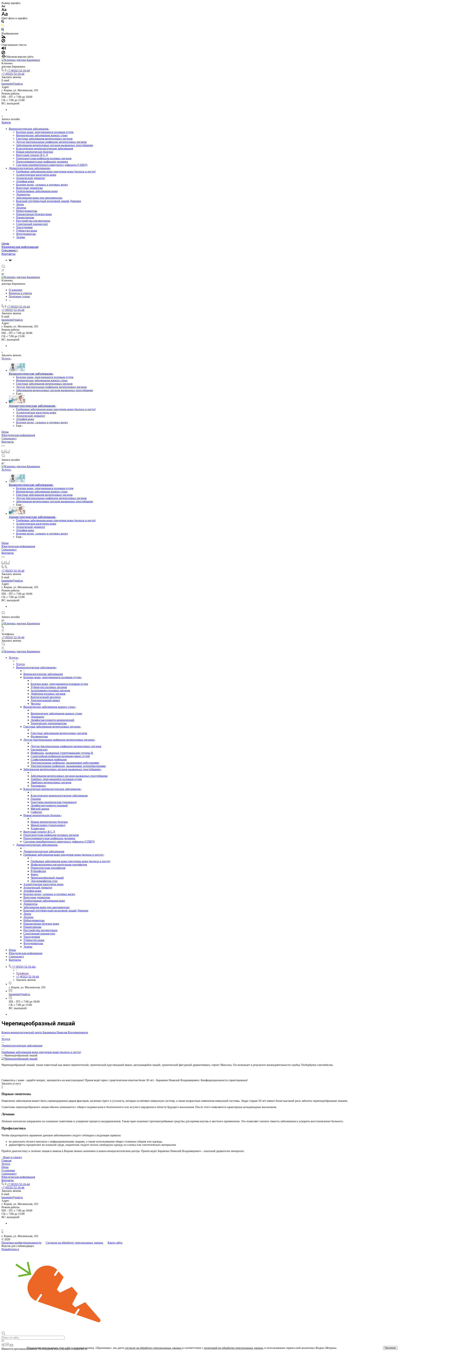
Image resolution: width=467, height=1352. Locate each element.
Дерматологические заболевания (29, 168)
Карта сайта (115, 1242)
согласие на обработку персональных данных (153, 1347)
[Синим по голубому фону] (2, 30)
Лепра (20, 204)
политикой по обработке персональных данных (233, 1347)
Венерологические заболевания (29, 128)
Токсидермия (24, 227)
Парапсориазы (25, 217)
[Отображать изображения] (3, 37)
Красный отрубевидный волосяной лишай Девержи (48, 201)
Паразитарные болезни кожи (34, 214)
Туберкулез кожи (26, 230)
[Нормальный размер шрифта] (3, 10)
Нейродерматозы (26, 210)
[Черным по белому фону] (2, 22)
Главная (6, 1160)
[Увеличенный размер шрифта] (4, 14)
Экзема (20, 237)
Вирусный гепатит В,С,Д (32, 155)
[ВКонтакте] (10, 260)
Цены (5, 243)
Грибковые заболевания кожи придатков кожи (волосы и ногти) (56, 171)
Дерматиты (23, 194)
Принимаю (390, 1348)
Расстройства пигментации (33, 220)
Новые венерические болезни (34, 151)
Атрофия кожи (25, 181)
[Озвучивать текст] (3, 49)
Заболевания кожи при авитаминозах (39, 197)
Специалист (9, 250)
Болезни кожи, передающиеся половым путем (44, 132)
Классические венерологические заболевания (44, 148)
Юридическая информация (19, 247)
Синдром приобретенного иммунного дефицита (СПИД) (51, 164)
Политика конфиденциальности (21, 1242)
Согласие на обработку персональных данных (74, 1242)
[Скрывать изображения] (3, 41)
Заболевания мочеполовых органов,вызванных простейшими (54, 145)
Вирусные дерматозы (29, 187)
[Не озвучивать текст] (3, 53)
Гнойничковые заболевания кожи (37, 191)
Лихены (21, 207)
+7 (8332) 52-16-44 (18, 70)
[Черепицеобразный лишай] (19, 1058)
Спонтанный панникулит (32, 224)
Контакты (8, 254)
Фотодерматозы (26, 233)
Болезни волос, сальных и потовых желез (42, 184)
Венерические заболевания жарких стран (41, 135)
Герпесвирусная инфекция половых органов (44, 158)
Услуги (6, 122)
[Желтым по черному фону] (2, 26)
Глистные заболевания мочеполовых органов (44, 138)
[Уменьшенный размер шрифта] (3, 6)
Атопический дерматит (30, 178)
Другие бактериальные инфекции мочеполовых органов (51, 141)
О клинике (8, 1170)
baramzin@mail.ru (12, 83)
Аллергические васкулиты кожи (36, 174)
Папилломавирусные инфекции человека (42, 161)
